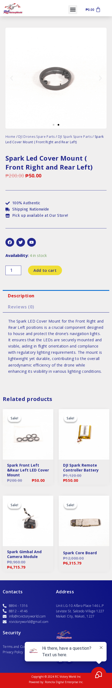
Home (10, 136)
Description (21, 296)
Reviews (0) (21, 307)
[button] (72, 9)
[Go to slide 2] (58, 125)
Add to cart (45, 270)
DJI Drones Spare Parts (36, 136)
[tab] (56, 295)
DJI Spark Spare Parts (75, 136)
